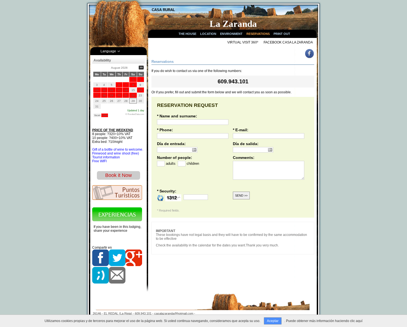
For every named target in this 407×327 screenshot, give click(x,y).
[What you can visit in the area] (117, 199)
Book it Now (118, 175)
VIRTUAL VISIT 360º (242, 42)
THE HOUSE (187, 33)
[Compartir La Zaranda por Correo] (117, 282)
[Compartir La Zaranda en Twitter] (117, 265)
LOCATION (208, 33)
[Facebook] (310, 58)
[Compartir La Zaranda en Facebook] (100, 265)
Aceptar (273, 321)
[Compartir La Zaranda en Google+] (133, 265)
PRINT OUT (282, 33)
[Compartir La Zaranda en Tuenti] (100, 282)
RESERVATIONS (258, 33)
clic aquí (356, 321)
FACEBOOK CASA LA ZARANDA (288, 42)
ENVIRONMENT (231, 33)
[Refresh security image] (160, 197)
